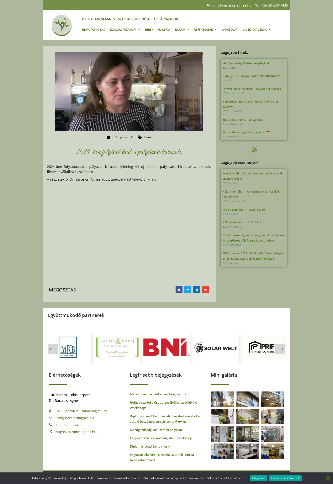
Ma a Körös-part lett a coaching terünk (158, 394)
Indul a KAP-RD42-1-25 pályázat (243, 119)
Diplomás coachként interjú (150, 446)
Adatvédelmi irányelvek (285, 478)
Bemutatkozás (93, 29)
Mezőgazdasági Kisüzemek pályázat (245, 63)
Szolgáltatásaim (123, 29)
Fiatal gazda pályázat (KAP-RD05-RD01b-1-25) (251, 76)
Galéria (164, 29)
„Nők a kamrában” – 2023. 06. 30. (244, 209)
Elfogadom (258, 478)
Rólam (180, 29)
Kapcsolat (229, 29)
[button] (179, 289)
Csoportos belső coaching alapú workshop (161, 438)
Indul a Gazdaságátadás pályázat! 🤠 (246, 132)
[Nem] (328, 478)
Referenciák (203, 29)
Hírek (149, 29)
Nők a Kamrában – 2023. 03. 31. (242, 222)
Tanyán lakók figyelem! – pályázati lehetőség (251, 89)
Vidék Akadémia (255, 29)
